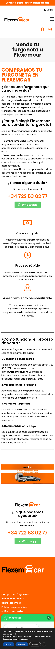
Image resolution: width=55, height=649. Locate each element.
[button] (52, 19)
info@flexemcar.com (15, 371)
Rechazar (21, 644)
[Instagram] (50, 29)
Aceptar (9, 644)
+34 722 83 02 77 (27, 196)
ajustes (24, 639)
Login (49, 9)
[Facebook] (42, 29)
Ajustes (35, 644)
